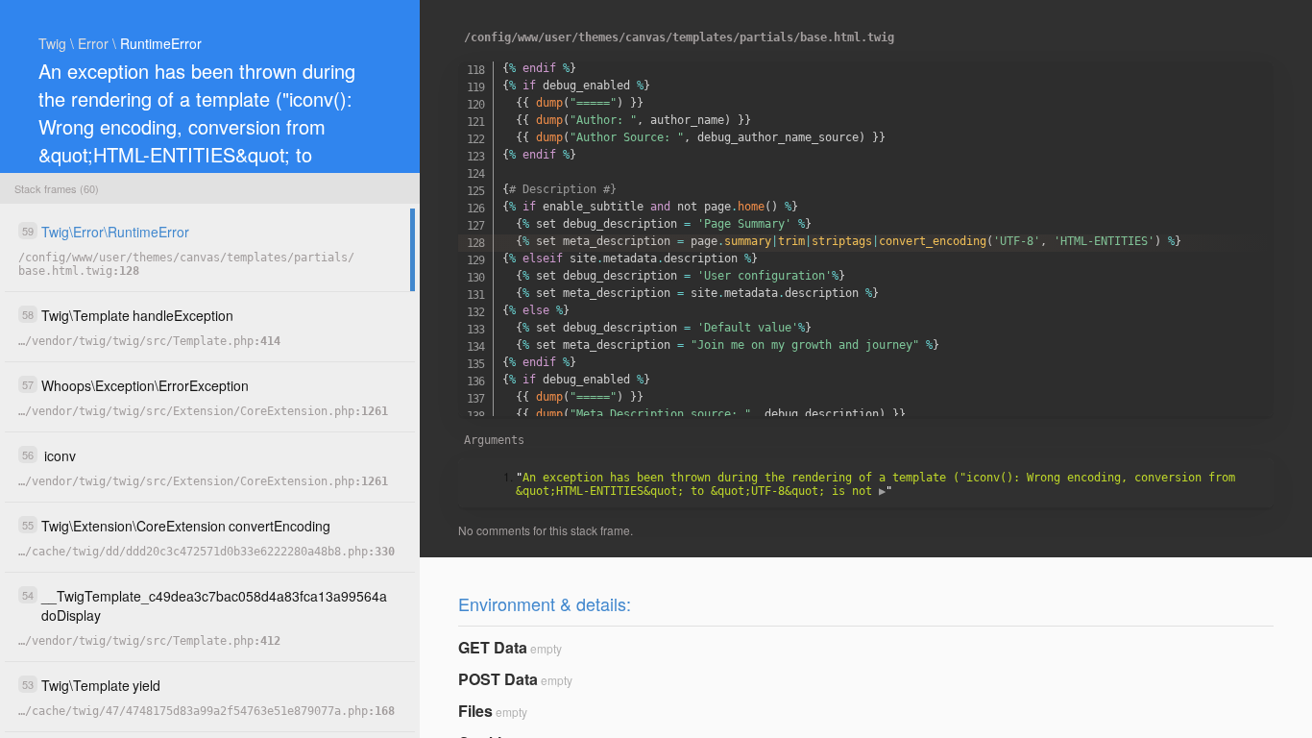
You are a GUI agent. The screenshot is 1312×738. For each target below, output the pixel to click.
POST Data (498, 679)
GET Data (492, 647)
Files (475, 711)
